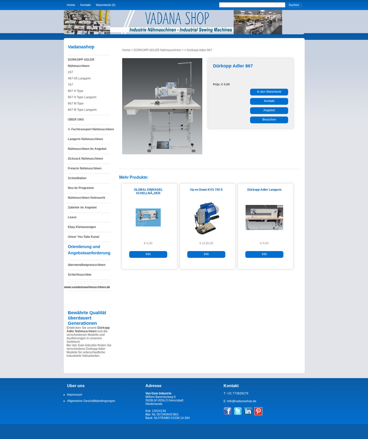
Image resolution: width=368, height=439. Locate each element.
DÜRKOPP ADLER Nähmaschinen (81, 63)
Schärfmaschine (79, 274)
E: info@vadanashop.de (240, 401)
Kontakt (85, 5)
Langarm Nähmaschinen (85, 139)
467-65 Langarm (79, 78)
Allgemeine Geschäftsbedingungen (91, 401)
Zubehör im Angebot (82, 207)
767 (70, 84)
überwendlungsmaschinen (86, 265)
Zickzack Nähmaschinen (85, 158)
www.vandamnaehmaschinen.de (87, 287)
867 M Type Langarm (82, 110)
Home (71, 5)
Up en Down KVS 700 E (206, 189)
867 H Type (75, 91)
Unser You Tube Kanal (83, 237)
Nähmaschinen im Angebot (87, 149)
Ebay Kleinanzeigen (82, 227)
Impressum (74, 394)
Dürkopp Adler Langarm (264, 189)
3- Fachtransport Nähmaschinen (91, 129)
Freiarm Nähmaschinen (84, 168)
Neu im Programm (81, 188)
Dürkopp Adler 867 (199, 50)
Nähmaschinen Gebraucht (86, 197)
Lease (72, 217)
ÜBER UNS (76, 119)
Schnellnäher (77, 178)
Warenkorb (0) (105, 5)
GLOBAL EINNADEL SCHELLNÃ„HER (148, 191)
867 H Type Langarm (82, 97)
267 (70, 72)
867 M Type (76, 103)
